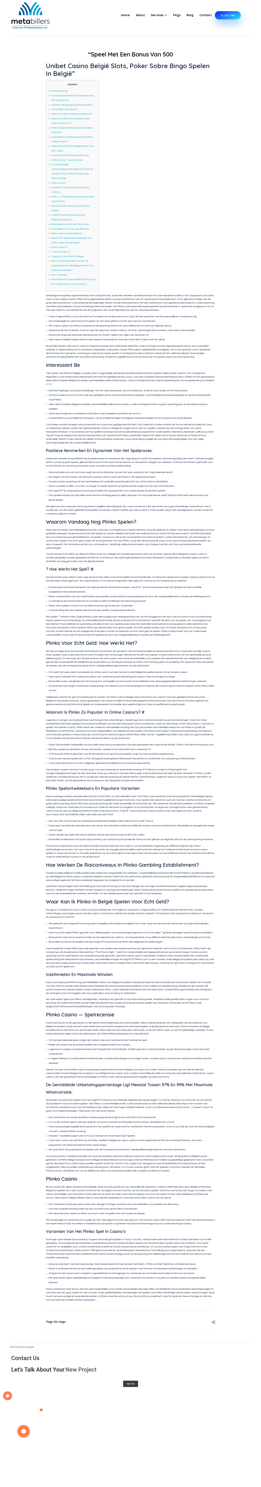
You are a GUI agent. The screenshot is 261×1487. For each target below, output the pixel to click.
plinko (49, 384)
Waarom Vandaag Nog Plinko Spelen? (72, 105)
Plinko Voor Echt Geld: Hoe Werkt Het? (72, 114)
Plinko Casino (58, 183)
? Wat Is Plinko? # (60, 252)
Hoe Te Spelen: (59, 275)
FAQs (177, 15)
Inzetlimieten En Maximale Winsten (70, 155)
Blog (190, 15)
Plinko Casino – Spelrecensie (67, 160)
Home (125, 15)
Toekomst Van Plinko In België (67, 256)
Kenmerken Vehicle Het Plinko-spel (70, 224)
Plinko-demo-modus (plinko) (66, 233)
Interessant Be (59, 91)
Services (157, 15)
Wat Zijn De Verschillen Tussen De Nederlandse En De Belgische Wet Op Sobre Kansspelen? (72, 265)
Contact (206, 15)
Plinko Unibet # (59, 247)
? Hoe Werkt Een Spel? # (64, 109)
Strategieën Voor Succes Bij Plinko (70, 229)
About (140, 15)
